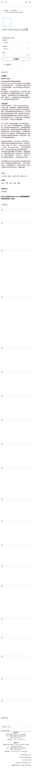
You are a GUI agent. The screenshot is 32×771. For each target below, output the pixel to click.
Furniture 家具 (13, 10)
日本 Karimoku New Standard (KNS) (14, 12)
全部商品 (6, 10)
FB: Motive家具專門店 (25, 757)
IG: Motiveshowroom (25, 755)
